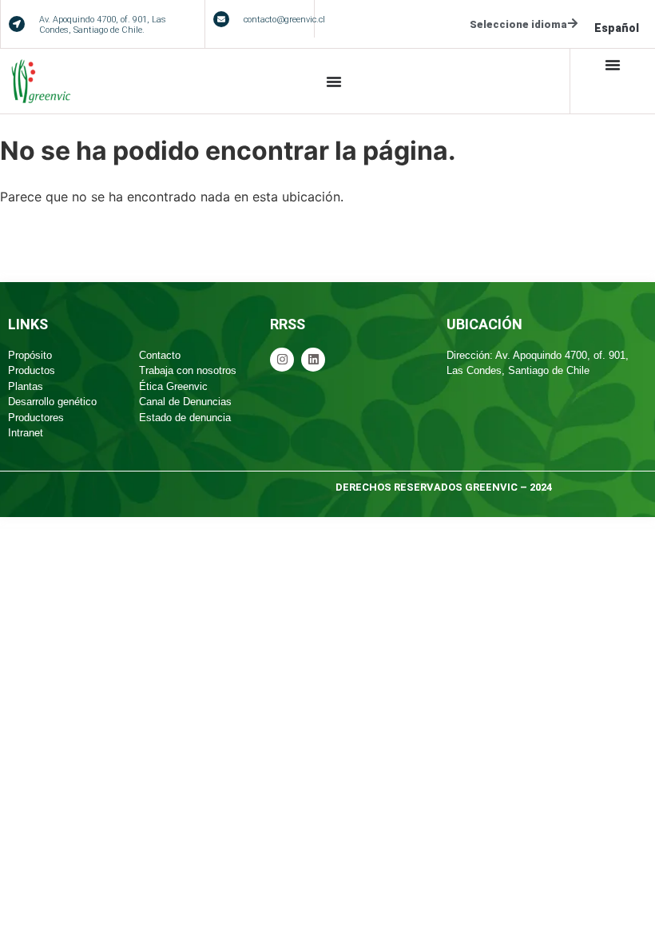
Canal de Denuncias (185, 402)
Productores (36, 418)
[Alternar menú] (334, 82)
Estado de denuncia (185, 418)
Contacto (160, 355)
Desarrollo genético (52, 402)
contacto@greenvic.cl (284, 19)
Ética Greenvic (173, 386)
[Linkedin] (313, 360)
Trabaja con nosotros (187, 370)
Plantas (25, 386)
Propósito (30, 355)
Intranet (25, 433)
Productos (31, 370)
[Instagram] (282, 360)
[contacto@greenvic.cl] (221, 19)
